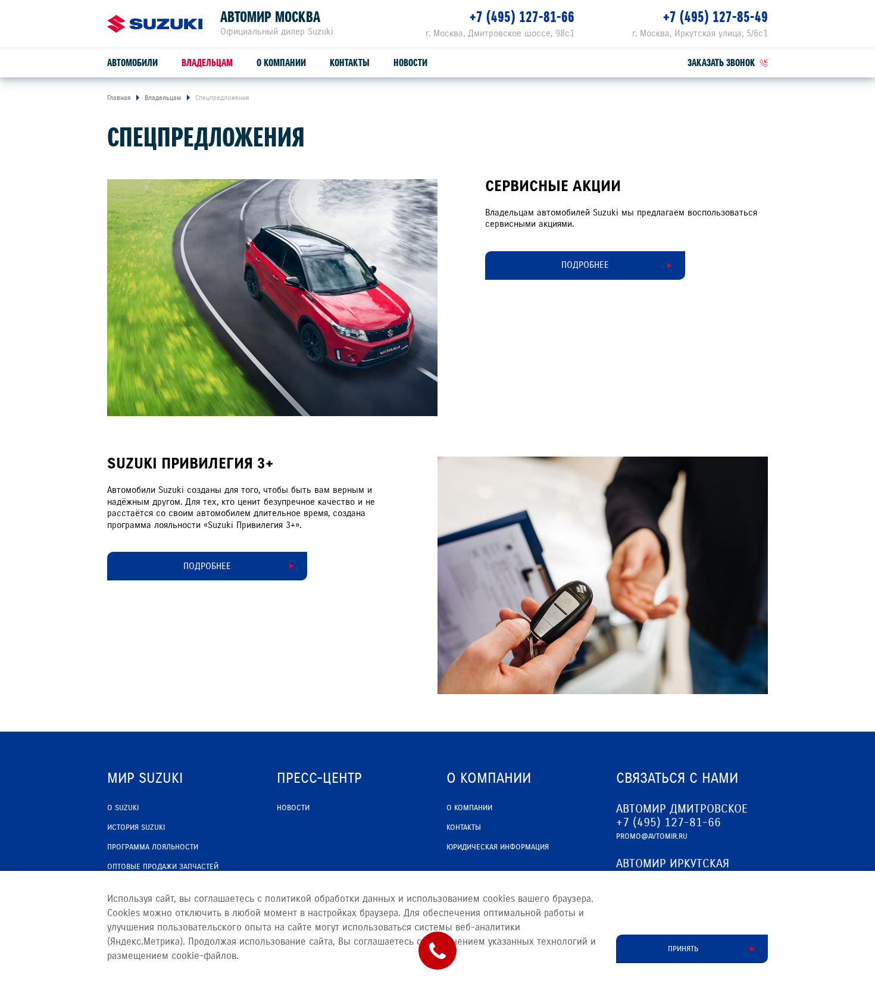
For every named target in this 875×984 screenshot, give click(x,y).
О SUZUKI (123, 808)
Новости (410, 63)
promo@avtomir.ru (652, 836)
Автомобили (132, 63)
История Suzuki (136, 827)
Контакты (350, 63)
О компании (281, 63)
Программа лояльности (152, 847)
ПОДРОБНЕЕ (585, 265)
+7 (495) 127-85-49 (715, 17)
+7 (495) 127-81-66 (522, 17)
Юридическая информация (497, 847)
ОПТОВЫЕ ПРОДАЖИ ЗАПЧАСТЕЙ (162, 866)
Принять (683, 949)
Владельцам (207, 63)
